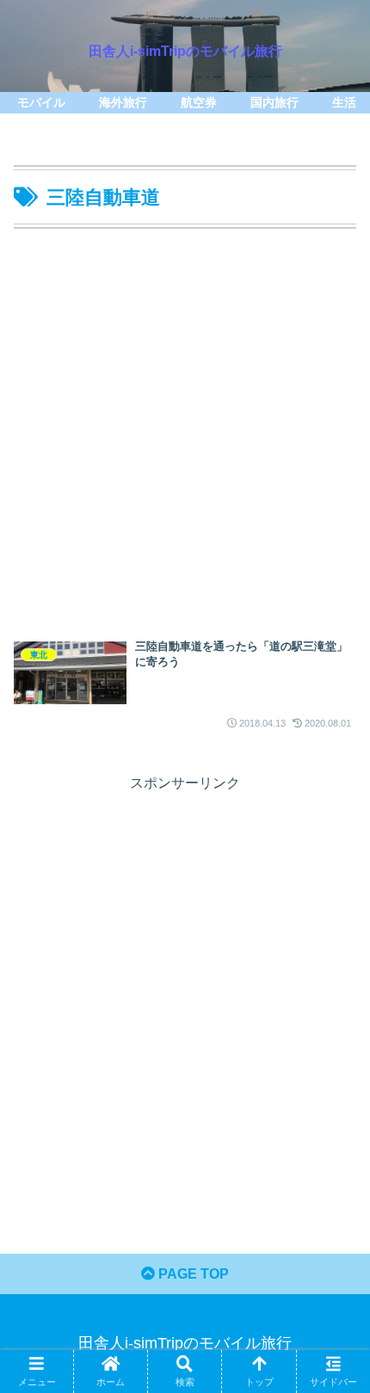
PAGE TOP (192, 1274)
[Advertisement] (185, 427)
